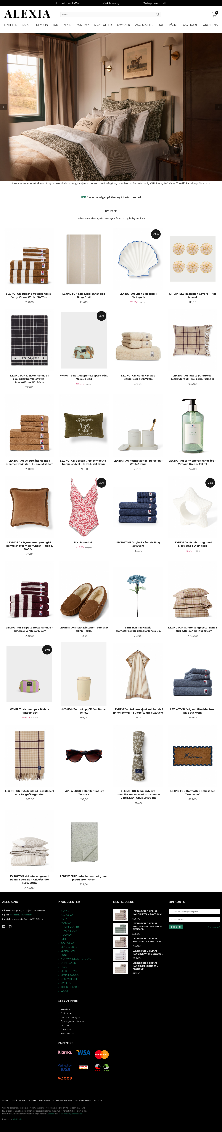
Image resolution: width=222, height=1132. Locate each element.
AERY (64, 918)
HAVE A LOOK (69, 930)
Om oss (65, 1025)
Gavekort (66, 1029)
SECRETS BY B (69, 971)
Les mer (51, 1113)
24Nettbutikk (17, 1119)
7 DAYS (65, 910)
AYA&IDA (66, 922)
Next (218, 107)
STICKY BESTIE (69, 979)
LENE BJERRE (69, 946)
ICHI (63, 938)
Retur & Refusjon (70, 1017)
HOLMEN (66, 934)
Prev (3, 107)
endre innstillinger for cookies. (71, 1113)
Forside (65, 1009)
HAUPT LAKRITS (70, 926)
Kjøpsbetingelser (24, 1100)
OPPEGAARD (68, 962)
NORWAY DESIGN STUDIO (76, 958)
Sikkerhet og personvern (55, 1100)
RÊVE (64, 966)
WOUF (65, 990)
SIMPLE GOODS (70, 974)
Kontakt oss (67, 1033)
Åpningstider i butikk (72, 1021)
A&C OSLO (67, 914)
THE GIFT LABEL (70, 987)
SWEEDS (66, 982)
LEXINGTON (68, 950)
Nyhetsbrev (83, 1100)
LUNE (64, 954)
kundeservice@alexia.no (21, 914)
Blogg (98, 1100)
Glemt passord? (214, 927)
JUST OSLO (67, 942)
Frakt (6, 1100)
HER (83, 197)
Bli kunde (66, 1013)
